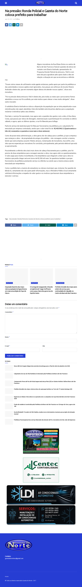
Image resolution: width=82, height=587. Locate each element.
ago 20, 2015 (8, 19)
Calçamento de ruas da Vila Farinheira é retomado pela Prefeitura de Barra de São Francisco (41, 373)
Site (43, 346)
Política (17, 19)
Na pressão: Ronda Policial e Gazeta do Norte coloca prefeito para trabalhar (35, 219)
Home (6, 576)
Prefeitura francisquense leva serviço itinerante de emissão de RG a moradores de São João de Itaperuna (44, 420)
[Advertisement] (41, 44)
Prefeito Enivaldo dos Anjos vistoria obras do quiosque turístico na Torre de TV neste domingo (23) (43, 389)
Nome (7, 337)
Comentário (9, 312)
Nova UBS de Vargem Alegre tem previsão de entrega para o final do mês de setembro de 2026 (42, 366)
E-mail (7, 346)
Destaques (60, 283)
